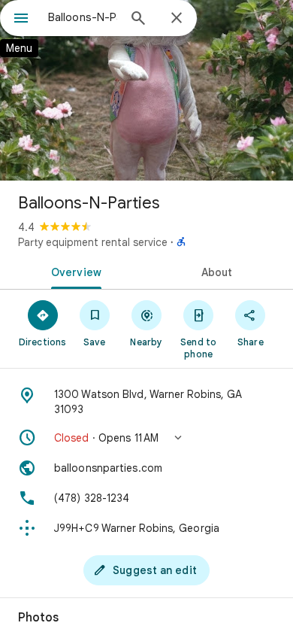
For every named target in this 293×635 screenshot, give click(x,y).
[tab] (73, 271)
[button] (146, 438)
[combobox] (82, 17)
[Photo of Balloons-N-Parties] (146, 90)
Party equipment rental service (93, 242)
